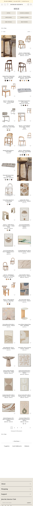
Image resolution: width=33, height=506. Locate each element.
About (3, 484)
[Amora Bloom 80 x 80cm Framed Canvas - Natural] (8, 313)
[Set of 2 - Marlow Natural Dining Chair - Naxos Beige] (24, 140)
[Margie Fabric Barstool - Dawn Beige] (8, 140)
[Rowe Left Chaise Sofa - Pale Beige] (8, 164)
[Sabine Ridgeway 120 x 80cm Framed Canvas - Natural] (8, 407)
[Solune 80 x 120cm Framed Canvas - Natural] (24, 337)
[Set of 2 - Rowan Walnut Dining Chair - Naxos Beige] (24, 65)
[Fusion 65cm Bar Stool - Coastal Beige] (8, 189)
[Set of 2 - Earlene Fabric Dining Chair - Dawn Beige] (24, 42)
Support (4, 494)
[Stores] (7, 5)
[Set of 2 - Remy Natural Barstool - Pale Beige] (8, 289)
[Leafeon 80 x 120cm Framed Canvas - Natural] (24, 189)
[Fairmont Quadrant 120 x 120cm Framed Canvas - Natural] (24, 360)
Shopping (4, 489)
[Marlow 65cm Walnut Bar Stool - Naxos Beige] (8, 65)
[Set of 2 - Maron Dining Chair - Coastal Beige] (8, 90)
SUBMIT (29, 502)
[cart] (31, 4)
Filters (4, 31)
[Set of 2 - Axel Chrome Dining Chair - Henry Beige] (8, 115)
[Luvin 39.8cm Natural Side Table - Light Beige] (24, 313)
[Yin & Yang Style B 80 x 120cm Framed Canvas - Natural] (24, 214)
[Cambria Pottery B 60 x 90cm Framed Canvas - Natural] (24, 407)
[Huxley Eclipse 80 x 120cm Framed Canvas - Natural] (8, 384)
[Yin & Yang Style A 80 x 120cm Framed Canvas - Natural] (8, 240)
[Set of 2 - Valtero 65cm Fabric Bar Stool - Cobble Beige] (8, 214)
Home (2, 28)
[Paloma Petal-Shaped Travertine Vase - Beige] (8, 360)
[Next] (27, 428)
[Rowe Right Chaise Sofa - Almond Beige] (24, 90)
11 (21, 427)
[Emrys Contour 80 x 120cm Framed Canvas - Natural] (24, 384)
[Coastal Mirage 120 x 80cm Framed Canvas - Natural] (24, 240)
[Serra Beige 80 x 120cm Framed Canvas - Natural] (8, 337)
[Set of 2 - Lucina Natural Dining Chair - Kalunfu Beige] (24, 115)
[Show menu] (2, 4)
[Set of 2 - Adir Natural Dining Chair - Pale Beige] (8, 264)
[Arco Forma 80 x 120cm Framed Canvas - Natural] (24, 289)
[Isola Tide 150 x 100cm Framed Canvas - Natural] (24, 264)
